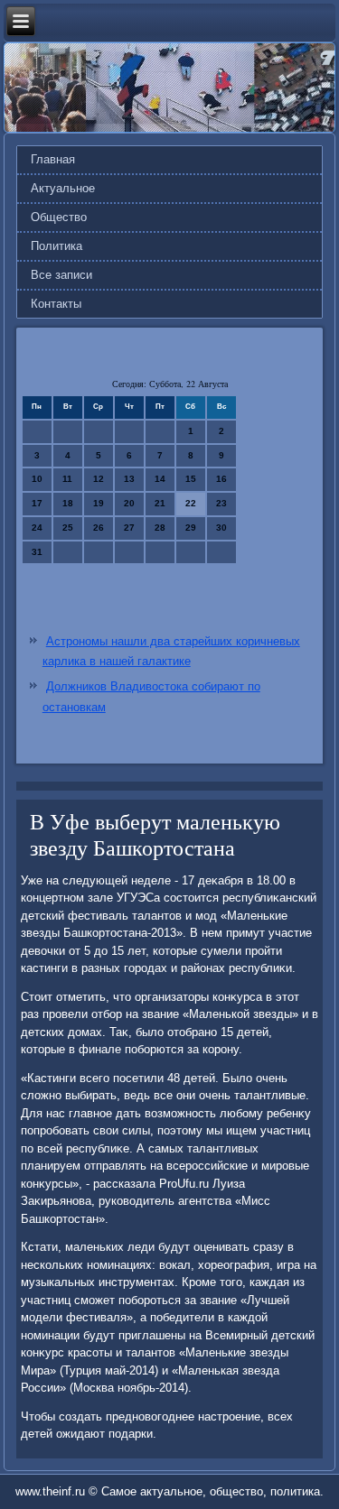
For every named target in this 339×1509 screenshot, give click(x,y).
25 (67, 527)
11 (67, 479)
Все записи (61, 275)
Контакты (56, 303)
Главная (53, 159)
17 (37, 503)
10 (37, 479)
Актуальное (63, 188)
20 (129, 503)
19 (98, 503)
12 (98, 479)
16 (221, 479)
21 (160, 503)
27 (129, 527)
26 (98, 527)
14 (160, 479)
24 (37, 527)
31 (37, 552)
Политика (56, 246)
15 (190, 479)
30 (221, 527)
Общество (59, 217)
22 (190, 503)
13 (129, 479)
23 (221, 503)
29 (190, 527)
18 (67, 503)
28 (160, 527)
